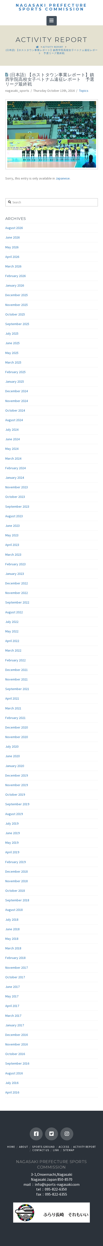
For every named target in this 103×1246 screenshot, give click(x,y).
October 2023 (15, 497)
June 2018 (12, 929)
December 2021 (16, 670)
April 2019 (12, 852)
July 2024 (11, 429)
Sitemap (68, 1150)
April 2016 (12, 1092)
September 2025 (17, 324)
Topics (83, 90)
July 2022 (11, 622)
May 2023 (11, 535)
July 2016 (11, 1083)
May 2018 (11, 938)
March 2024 (13, 458)
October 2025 (15, 314)
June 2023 (12, 525)
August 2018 (14, 910)
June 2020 (12, 756)
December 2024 (16, 391)
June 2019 (12, 833)
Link (56, 1150)
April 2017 (12, 1006)
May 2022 (11, 631)
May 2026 (11, 247)
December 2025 (16, 295)
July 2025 (11, 333)
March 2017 (13, 1015)
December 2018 (16, 871)
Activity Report (84, 1146)
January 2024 (14, 477)
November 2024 (16, 401)
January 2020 (14, 766)
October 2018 (15, 890)
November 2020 (16, 737)
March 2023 (13, 554)
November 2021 (16, 679)
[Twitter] (51, 1133)
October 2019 (15, 794)
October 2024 (15, 410)
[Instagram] (66, 1133)
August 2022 (14, 612)
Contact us (40, 1150)
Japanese (63, 178)
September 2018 (17, 900)
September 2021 (17, 689)
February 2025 (15, 372)
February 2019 (15, 862)
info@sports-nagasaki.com (57, 1184)
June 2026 (12, 237)
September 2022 (17, 602)
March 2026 (13, 266)
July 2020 (11, 746)
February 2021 (15, 718)
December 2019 (16, 775)
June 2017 (12, 987)
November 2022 (16, 593)
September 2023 (17, 506)
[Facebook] (36, 1133)
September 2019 (17, 804)
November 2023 (16, 487)
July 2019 (11, 823)
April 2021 (12, 698)
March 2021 (13, 708)
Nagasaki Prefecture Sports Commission (51, 7)
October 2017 (15, 977)
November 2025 (16, 305)
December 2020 (16, 727)
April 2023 (12, 545)
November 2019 (16, 785)
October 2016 (15, 1054)
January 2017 (14, 1025)
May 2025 (11, 353)
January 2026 (14, 285)
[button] (51, 20)
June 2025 (12, 343)
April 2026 (12, 257)
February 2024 (15, 468)
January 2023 (14, 573)
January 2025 (14, 381)
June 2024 (12, 439)
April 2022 (12, 641)
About (23, 1146)
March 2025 (13, 362)
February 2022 (15, 660)
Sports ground (43, 1146)
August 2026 (14, 228)
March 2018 (13, 948)
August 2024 (14, 420)
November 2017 (16, 967)
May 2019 (11, 842)
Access (64, 1146)
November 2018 (16, 881)
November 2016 (16, 1044)
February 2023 (15, 564)
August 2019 (14, 814)
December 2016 (16, 1035)
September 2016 (17, 1063)
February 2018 (15, 958)
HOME (11, 1146)
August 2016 (14, 1073)
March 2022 (13, 650)
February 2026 (15, 276)
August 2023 (14, 516)
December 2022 (16, 583)
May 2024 (11, 448)
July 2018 (11, 919)
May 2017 (11, 996)
